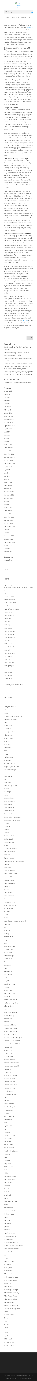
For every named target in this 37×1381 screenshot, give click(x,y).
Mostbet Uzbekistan (10, 1085)
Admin (8, 17)
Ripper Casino (8, 1208)
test (5, 1255)
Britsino (6, 789)
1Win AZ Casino (9, 596)
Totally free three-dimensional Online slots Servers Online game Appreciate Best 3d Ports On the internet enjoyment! (18, 366)
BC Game (7, 751)
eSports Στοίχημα (9, 883)
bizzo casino (8, 776)
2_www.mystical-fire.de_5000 (13, 685)
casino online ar (9, 807)
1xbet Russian (8, 672)
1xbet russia (8, 669)
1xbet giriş (7, 650)
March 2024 (8, 482)
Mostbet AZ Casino (10, 1025)
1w (5, 593)
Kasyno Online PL (9, 949)
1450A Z (6, 579)
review (6, 1198)
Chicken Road (8, 839)
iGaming (6, 934)
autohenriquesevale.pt (11, 719)
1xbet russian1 (8, 675)
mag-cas (6, 987)
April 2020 (7, 549)
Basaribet (7, 744)
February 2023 (8, 511)
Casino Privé (8, 814)
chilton (6, 845)
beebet (6, 754)
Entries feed (8, 1339)
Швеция (6, 1324)
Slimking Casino (9, 1214)
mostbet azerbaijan (10, 1028)
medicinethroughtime (11, 1003)
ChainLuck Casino (9, 836)
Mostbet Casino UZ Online (12, 1044)
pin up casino (8, 1142)
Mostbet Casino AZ (10, 1034)
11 (4, 566)
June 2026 (7, 397)
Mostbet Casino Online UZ (12, 1041)
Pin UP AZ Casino (9, 1135)
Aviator (6, 722)
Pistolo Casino (8, 1167)
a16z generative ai (10, 707)
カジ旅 (6, 1327)
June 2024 (7, 473)
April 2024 (7, 479)
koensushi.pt (8, 959)
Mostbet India (8, 1050)
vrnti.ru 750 (7, 1283)
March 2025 (8, 444)
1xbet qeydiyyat (9, 666)
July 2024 (7, 470)
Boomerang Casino (10, 785)
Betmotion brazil (9, 763)
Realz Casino (8, 1192)
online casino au (9, 1116)
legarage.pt (7, 965)
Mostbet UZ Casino (10, 1075)
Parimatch (7, 1132)
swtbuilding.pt (8, 1239)
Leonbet (6, 968)
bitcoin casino (8, 773)
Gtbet (5, 927)
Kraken (6, 962)
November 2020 (9, 536)
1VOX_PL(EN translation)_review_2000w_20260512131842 (18, 587)
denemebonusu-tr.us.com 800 (14, 861)
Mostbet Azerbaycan (10, 1031)
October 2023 (8, 498)
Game (6, 915)
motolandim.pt (8, 1091)
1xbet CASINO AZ (9, 644)
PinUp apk (7, 1160)
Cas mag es (8, 792)
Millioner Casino (9, 1006)
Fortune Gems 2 (9, 902)
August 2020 (8, 545)
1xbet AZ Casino (9, 631)
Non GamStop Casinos (11, 1107)
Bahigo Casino (8, 738)
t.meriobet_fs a (9, 1252)
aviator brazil (8, 726)
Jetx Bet (25, 320)
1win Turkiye (8, 612)
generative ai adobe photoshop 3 (15, 921)
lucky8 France (8, 981)
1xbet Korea (8, 656)
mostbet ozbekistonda (11, 1063)
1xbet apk (7, 622)
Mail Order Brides (9, 993)
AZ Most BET (8, 729)
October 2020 (8, 539)
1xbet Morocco (9, 663)
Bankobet (7, 741)
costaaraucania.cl (9, 852)
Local (5, 978)
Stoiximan (7, 1230)
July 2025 (7, 432)
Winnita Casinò (9, 1302)
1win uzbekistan (9, 615)
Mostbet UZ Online (10, 1082)
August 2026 (8, 391)
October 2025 (8, 422)
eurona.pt (7, 886)
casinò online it (9, 811)
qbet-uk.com (8, 1182)
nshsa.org (7, 1113)
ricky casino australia (10, 1201)
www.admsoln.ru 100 (11, 1305)
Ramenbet (7, 1189)
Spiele (6, 1217)
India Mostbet (8, 937)
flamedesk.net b (9, 896)
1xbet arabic (8, 628)
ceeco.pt (6, 833)
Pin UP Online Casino (11, 1151)
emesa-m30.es (9, 877)
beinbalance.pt (8, 757)
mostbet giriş (8, 1047)
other (5, 1123)
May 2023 (7, 501)
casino (6, 795)
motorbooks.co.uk (10, 1094)
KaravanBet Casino (10, 946)
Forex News (8, 899)
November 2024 (9, 457)
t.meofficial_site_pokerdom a (13, 1245)
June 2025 (7, 435)
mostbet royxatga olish (11, 1066)
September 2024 (9, 463)
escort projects (9, 880)
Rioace (6, 1205)
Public (6, 1173)
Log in (6, 1336)
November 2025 (9, 419)
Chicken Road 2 (9, 842)
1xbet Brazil (8, 640)
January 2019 (8, 552)
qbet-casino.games (10, 1179)
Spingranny (7, 1223)
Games (6, 918)
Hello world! (27, 383)
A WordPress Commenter (12, 383)
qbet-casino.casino (10, 1176)
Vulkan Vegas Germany (11, 1293)
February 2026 (8, 410)
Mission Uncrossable (10, 1012)
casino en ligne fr (9, 801)
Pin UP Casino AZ (9, 1145)
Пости (6, 1318)
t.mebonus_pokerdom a (12, 1242)
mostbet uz (7, 1072)
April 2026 (7, 404)
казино (6, 1312)
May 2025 (7, 438)
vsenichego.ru (8, 1286)
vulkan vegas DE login (11, 1290)
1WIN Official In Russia (11, 609)
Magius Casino (8, 990)
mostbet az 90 (8, 1022)
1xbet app (7, 625)
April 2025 (7, 441)
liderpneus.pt (8, 971)
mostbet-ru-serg (9, 1088)
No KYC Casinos (9, 1104)
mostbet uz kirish (9, 1078)
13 (4, 573)
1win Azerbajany (9, 600)
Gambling (7, 911)
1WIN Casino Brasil (10, 603)
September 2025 (9, 426)
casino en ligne (9, 798)
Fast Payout (8, 893)
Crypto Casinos (9, 858)
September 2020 (9, 542)
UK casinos (7, 1264)
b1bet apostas (8, 735)
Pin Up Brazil (8, 1138)
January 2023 (8, 514)
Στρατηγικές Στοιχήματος (12, 1308)
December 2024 (9, 454)
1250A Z (6, 569)
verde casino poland (10, 1280)
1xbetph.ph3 (8, 678)
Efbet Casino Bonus (10, 874)
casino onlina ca (9, 804)
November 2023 (9, 495)
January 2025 (8, 451)
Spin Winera (8, 1220)
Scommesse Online (10, 1211)
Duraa (28, 1378)
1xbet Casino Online (10, 647)
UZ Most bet (8, 1271)
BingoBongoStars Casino (12, 767)
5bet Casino (8, 697)
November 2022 (9, 520)
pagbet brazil (8, 1126)
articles (6, 713)
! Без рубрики (8, 560)
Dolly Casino (8, 867)
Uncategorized (25, 17)
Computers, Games (10, 848)
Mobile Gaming (9, 1015)
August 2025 (8, 429)
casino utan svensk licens (12, 820)
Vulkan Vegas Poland (10, 1296)
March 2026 (8, 407)
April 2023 (7, 504)
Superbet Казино (9, 1233)
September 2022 (9, 526)
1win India (7, 606)
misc (5, 1009)
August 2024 (8, 467)
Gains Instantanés (10, 905)
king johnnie (8, 952)
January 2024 (8, 489)
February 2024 (8, 485)
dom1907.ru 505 (9, 870)
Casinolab (7, 826)
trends (6, 1258)
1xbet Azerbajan (9, 634)
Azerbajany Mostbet (10, 732)
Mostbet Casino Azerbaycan (13, 1037)
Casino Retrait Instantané (12, 817)
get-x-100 (7, 924)
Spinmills (6, 1227)
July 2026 (7, 394)
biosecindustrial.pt (10, 770)
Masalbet (7, 997)
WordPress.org (9, 1345)
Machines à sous (9, 984)
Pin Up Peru (8, 1154)
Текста (6, 1321)
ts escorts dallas (9, 1261)
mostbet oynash (9, 1060)
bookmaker (7, 782)
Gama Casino (8, 908)
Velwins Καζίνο (9, 1274)
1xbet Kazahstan (9, 653)
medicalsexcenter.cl (10, 1000)
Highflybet (7, 930)
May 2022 (7, 533)
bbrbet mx (7, 748)
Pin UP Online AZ (9, 1148)
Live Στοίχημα (8, 974)
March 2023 (8, 507)
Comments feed (9, 1342)
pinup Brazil (7, 1164)
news (5, 1097)
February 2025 (8, 448)
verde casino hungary (11, 1277)
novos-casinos (8, 1110)
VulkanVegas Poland (10, 1299)
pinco (5, 1157)
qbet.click (7, 1186)
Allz (5, 710)
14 (4, 576)
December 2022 (9, 517)
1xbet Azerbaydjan (10, 637)
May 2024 (7, 476)
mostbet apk (8, 1019)
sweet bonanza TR (10, 1236)
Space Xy (30, 27)
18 (4, 582)
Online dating (8, 1119)
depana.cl (7, 864)
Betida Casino (8, 760)
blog (5, 779)
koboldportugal (9, 956)
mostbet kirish (8, 1056)
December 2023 (9, 492)
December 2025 (9, 416)
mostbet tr (7, 1069)
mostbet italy (8, 1053)
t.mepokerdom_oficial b (11, 1249)
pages (6, 1129)
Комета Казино (9, 1315)
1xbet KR (7, 659)
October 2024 (8, 460)
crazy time (7, 855)
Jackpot (6, 940)
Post (5, 1170)
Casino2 (6, 823)
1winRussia (7, 618)
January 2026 (8, 413)
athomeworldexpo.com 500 (13, 716)
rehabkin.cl (7, 1195)
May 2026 (7, 400)
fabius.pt (6, 889)
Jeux (5, 943)
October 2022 (8, 523)
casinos (6, 830)
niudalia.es (7, 1100)
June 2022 (7, 530)
